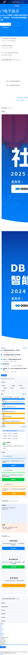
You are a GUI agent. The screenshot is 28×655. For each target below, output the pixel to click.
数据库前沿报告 (6, 363)
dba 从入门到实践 (6, 442)
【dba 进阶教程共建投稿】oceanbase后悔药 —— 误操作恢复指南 (15, 397)
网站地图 (1, 654)
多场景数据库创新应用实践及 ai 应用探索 (11, 350)
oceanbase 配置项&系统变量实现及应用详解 (10, 421)
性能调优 (20, 385)
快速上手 (1, 624)
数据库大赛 (2, 633)
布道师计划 (22, 388)
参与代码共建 (2, 639)
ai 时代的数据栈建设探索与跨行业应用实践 (11, 354)
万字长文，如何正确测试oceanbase (9, 406)
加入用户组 (13, 566)
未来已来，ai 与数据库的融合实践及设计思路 (12, 359)
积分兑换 (1, 634)
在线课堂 (1, 629)
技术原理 (12, 388)
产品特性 (3, 390)
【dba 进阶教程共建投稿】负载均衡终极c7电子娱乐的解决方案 (14, 401)
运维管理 (5, 388)
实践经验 (3, 385)
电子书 (1, 628)
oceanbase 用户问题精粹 (6, 416)
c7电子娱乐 (4, 2)
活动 (1, 632)
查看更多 (25, 348)
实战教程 (13, 385)
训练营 (1, 636)
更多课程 (24, 426)
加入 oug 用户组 (20, 100)
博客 (1, 627)
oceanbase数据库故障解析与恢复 (8, 411)
